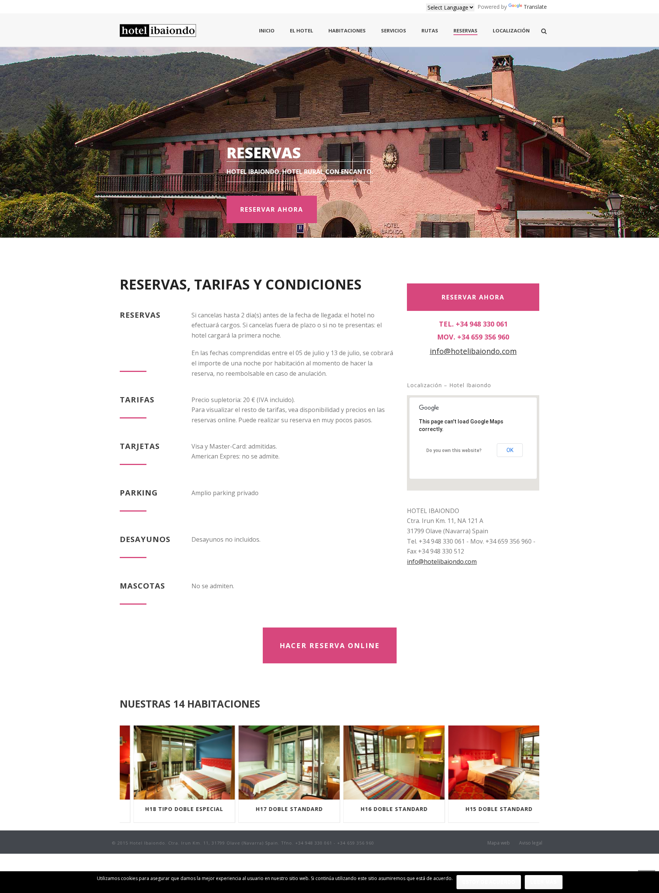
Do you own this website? (454, 450)
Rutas (429, 30)
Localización (511, 30)
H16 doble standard (382, 809)
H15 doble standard (487, 809)
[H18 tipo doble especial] (172, 762)
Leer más (543, 882)
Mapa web (498, 843)
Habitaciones (347, 30)
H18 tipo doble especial (172, 809)
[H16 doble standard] (382, 762)
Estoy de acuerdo (488, 882)
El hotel (301, 30)
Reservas (465, 30)
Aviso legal (530, 843)
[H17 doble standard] (277, 762)
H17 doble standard (277, 809)
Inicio (267, 30)
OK (509, 450)
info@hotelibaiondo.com (473, 351)
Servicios (393, 30)
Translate (535, 6)
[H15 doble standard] (487, 762)
